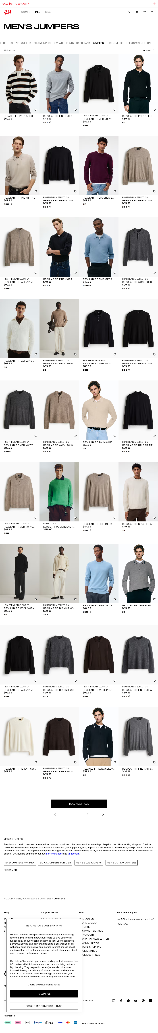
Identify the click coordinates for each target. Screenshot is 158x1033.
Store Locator (88, 923)
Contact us (86, 919)
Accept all (44, 993)
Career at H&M (51, 919)
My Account (86, 934)
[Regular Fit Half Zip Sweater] (20, 328)
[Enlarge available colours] (85, 125)
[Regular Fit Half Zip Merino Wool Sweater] (20, 247)
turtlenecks (73, 853)
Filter (147, 50)
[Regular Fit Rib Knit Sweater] (20, 736)
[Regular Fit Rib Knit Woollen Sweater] (59, 573)
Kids (48, 12)
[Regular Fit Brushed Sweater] (98, 165)
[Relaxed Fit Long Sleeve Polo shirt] (138, 573)
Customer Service (91, 930)
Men (37, 12)
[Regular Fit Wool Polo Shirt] (138, 247)
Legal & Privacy (89, 942)
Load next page (79, 803)
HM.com (8, 898)
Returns (84, 927)
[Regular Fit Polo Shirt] (138, 83)
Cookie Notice (88, 950)
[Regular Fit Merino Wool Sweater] (59, 165)
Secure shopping (90, 946)
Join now (122, 924)
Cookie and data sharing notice (44, 984)
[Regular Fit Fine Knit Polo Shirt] (20, 165)
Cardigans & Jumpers (37, 898)
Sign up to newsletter (94, 938)
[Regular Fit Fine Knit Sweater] (59, 83)
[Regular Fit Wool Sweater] (59, 328)
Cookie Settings (89, 954)
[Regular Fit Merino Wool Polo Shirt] (98, 83)
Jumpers (59, 898)
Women (25, 12)
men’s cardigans (54, 853)
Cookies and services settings (44, 1006)
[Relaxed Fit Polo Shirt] (20, 83)
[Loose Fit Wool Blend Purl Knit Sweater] (59, 491)
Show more (11, 870)
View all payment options (93, 1023)
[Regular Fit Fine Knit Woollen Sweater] (138, 654)
